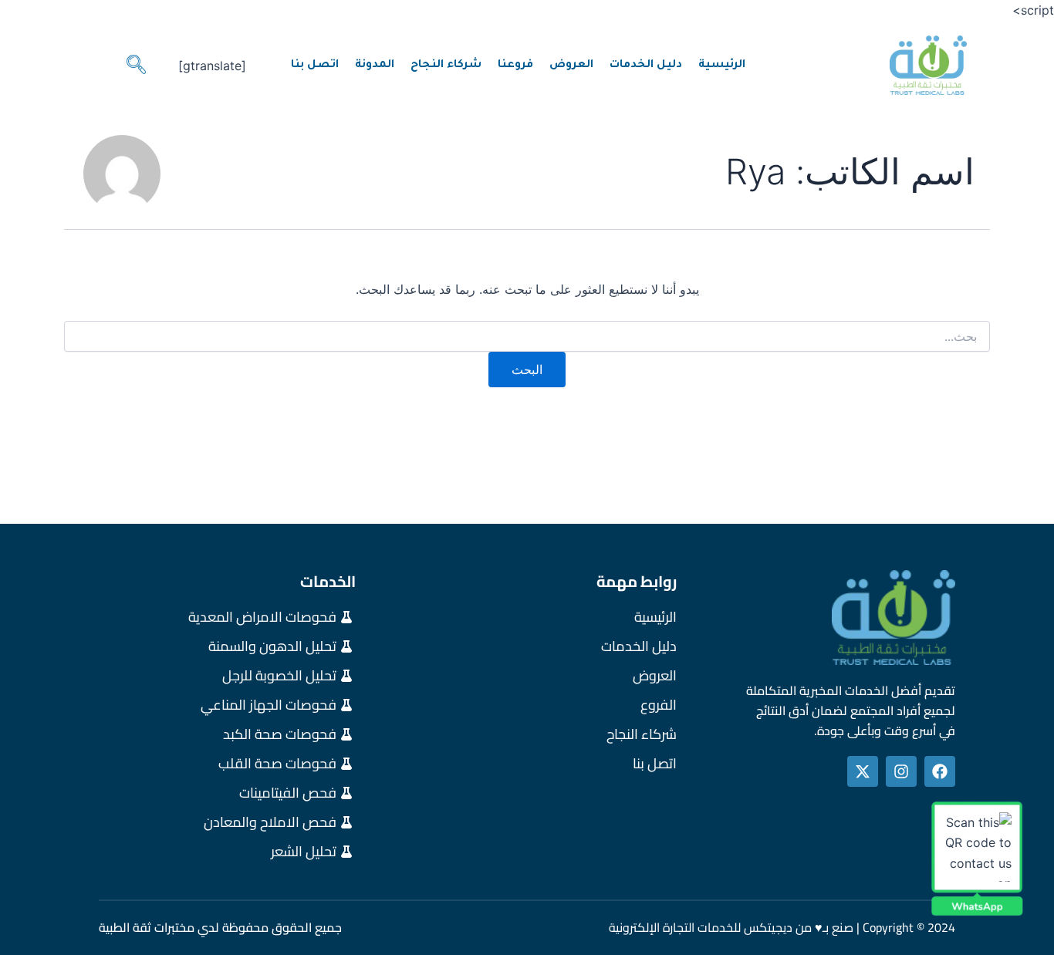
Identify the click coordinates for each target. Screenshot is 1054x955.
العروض (571, 65)
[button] (135, 65)
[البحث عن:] (527, 336)
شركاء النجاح (445, 65)
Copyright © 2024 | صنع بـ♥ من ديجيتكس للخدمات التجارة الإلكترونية (782, 927)
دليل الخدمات (646, 65)
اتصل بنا (315, 65)
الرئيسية (721, 65)
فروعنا (515, 65)
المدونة (374, 65)
